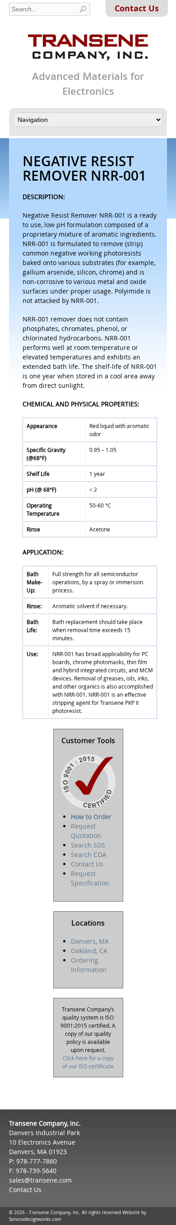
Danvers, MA (90, 941)
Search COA (89, 854)
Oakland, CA (89, 950)
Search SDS (88, 845)
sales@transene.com (40, 1180)
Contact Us (137, 8)
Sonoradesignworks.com (35, 1219)
